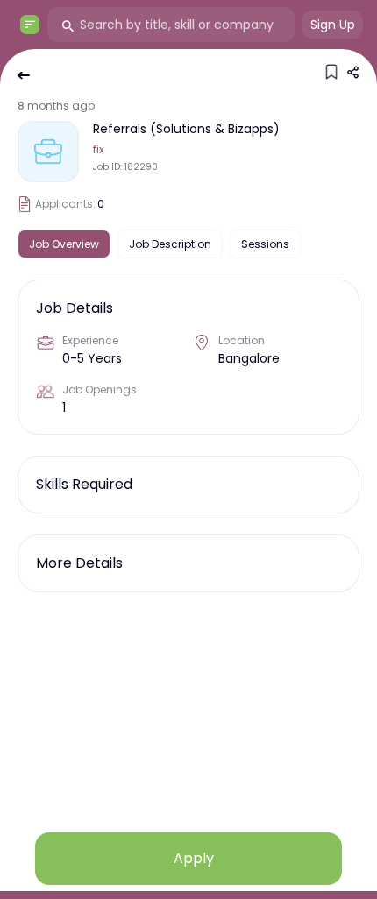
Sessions (265, 244)
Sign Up (332, 24)
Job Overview (64, 244)
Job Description (170, 244)
